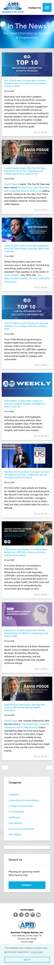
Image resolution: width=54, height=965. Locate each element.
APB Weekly (15, 834)
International (15, 823)
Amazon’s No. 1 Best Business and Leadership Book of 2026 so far (26, 189)
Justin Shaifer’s (12, 275)
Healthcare (14, 817)
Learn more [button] (37, 952)
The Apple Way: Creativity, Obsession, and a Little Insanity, (27, 725)
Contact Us (34, 7)
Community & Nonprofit (21, 828)
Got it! (27, 959)
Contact (27, 885)
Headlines (14, 794)
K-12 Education (16, 811)
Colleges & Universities (21, 806)
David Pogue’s (11, 184)
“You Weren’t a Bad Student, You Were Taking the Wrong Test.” (27, 278)
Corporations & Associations (24, 800)
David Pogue (11, 720)
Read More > (42, 132)
